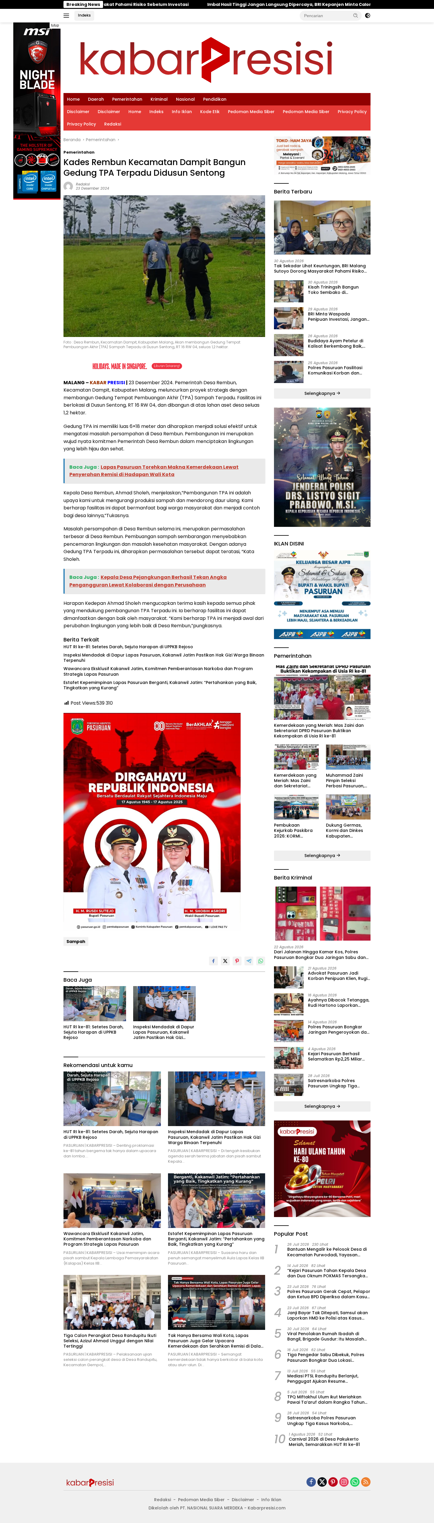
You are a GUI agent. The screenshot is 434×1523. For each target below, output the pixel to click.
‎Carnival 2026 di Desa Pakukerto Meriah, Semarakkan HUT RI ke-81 (324, 1441)
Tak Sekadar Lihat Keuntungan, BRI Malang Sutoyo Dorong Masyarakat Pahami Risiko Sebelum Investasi (320, 268)
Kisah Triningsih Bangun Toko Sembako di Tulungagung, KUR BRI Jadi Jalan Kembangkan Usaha (336, 289)
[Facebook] (311, 1482)
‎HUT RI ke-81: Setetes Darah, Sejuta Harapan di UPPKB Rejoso (128, 646)
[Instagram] (344, 1482)
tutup (55, 25)
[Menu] (67, 16)
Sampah (75, 941)
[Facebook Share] (213, 961)
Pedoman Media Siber (251, 112)
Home (73, 99)
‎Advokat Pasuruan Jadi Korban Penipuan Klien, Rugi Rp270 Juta (337, 975)
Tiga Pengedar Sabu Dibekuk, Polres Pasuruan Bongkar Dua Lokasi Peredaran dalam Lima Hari (325, 1357)
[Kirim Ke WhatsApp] (260, 961)
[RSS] (366, 1482)
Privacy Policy (352, 112)
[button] (356, 15)
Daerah (96, 99)
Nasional (185, 99)
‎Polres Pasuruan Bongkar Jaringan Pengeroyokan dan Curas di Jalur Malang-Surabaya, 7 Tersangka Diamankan (338, 1029)
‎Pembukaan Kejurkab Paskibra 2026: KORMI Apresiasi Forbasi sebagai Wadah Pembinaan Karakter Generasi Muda (296, 830)
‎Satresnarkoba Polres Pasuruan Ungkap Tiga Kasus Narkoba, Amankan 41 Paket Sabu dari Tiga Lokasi (338, 1083)
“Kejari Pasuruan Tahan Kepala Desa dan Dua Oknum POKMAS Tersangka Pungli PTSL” (326, 1273)
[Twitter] (322, 1482)
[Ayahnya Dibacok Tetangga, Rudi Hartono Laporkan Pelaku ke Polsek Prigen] (289, 1004)
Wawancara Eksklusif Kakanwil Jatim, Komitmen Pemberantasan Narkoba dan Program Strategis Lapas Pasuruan (158, 671)
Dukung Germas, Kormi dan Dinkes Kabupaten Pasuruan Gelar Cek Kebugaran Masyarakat (347, 830)
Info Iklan (182, 112)
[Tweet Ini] (225, 961)
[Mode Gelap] (368, 16)
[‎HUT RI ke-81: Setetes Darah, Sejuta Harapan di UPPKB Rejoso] (94, 1003)
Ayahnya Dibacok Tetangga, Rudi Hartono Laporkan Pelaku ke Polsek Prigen (338, 1002)
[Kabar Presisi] (205, 57)
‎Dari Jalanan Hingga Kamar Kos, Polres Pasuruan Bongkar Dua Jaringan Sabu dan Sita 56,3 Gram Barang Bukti (320, 954)
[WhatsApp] (355, 1482)
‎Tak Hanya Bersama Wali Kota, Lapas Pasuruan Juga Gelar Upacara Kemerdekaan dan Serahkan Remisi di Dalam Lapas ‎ (216, 1341)
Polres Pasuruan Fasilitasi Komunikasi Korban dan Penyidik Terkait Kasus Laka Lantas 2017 (337, 370)
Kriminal (159, 99)
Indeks (84, 15)
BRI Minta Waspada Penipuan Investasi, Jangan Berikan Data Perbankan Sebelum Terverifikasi (337, 316)
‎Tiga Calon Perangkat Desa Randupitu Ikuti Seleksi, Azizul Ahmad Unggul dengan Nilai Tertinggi (109, 1341)
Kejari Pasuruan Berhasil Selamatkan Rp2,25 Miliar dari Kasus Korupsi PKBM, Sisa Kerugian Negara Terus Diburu (338, 1056)
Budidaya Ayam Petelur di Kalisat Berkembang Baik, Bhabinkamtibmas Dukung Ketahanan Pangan (336, 343)
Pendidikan (214, 99)
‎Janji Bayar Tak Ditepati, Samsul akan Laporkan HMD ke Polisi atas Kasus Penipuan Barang (327, 1315)
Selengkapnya (320, 393)
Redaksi (112, 124)
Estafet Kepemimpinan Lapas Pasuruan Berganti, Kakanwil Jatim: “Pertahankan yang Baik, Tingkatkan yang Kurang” (160, 685)
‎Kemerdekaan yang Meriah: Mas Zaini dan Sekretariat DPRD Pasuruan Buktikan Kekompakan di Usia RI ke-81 (319, 731)
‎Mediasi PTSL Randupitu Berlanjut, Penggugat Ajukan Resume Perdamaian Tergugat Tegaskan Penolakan (322, 1378)
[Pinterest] (333, 1482)
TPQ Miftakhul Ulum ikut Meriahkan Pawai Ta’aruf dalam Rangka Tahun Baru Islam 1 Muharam (326, 1399)
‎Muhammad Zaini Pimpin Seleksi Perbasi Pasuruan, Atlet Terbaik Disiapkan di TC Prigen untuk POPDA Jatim (347, 781)
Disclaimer (78, 112)
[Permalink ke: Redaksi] (68, 186)
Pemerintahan (127, 99)
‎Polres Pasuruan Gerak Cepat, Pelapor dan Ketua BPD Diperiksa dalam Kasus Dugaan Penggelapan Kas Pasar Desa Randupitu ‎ (328, 1294)
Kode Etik (210, 112)
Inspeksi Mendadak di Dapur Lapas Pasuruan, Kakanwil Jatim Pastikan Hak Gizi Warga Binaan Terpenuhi (163, 657)
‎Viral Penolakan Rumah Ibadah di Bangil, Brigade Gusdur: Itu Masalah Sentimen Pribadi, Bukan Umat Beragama (325, 1336)
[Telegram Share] (248, 961)
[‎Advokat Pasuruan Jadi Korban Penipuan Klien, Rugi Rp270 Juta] (289, 977)
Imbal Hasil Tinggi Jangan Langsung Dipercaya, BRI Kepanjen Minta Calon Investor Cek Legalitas (207, 4)
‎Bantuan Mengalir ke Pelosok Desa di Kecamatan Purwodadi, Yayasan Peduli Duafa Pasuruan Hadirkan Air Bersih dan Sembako (327, 1252)
